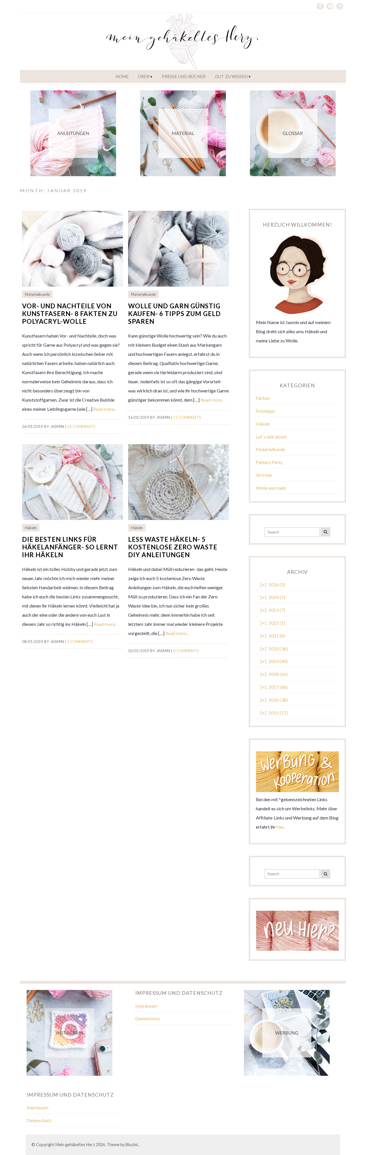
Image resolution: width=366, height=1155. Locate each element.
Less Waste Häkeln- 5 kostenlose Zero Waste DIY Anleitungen (172, 547)
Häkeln (31, 527)
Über (143, 76)
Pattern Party (269, 462)
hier (280, 826)
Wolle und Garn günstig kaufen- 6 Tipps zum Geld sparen (174, 313)
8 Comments (186, 650)
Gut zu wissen (231, 76)
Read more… (105, 409)
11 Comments (187, 417)
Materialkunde (37, 294)
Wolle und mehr (271, 488)
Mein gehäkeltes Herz (75, 1144)
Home (122, 76)
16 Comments (81, 426)
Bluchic (132, 1144)
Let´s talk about (271, 436)
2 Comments (80, 641)
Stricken (264, 475)
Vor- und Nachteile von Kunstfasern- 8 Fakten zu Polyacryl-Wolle (70, 313)
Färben (263, 398)
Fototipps (265, 411)
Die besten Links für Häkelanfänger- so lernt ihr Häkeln (70, 547)
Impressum (146, 1006)
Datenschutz (147, 1018)
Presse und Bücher (184, 76)
